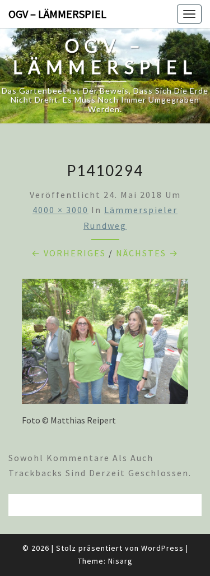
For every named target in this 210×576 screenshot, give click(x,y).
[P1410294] (105, 344)
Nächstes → (147, 253)
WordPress (162, 548)
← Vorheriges (68, 253)
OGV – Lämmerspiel (57, 14)
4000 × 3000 (60, 209)
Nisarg (120, 561)
